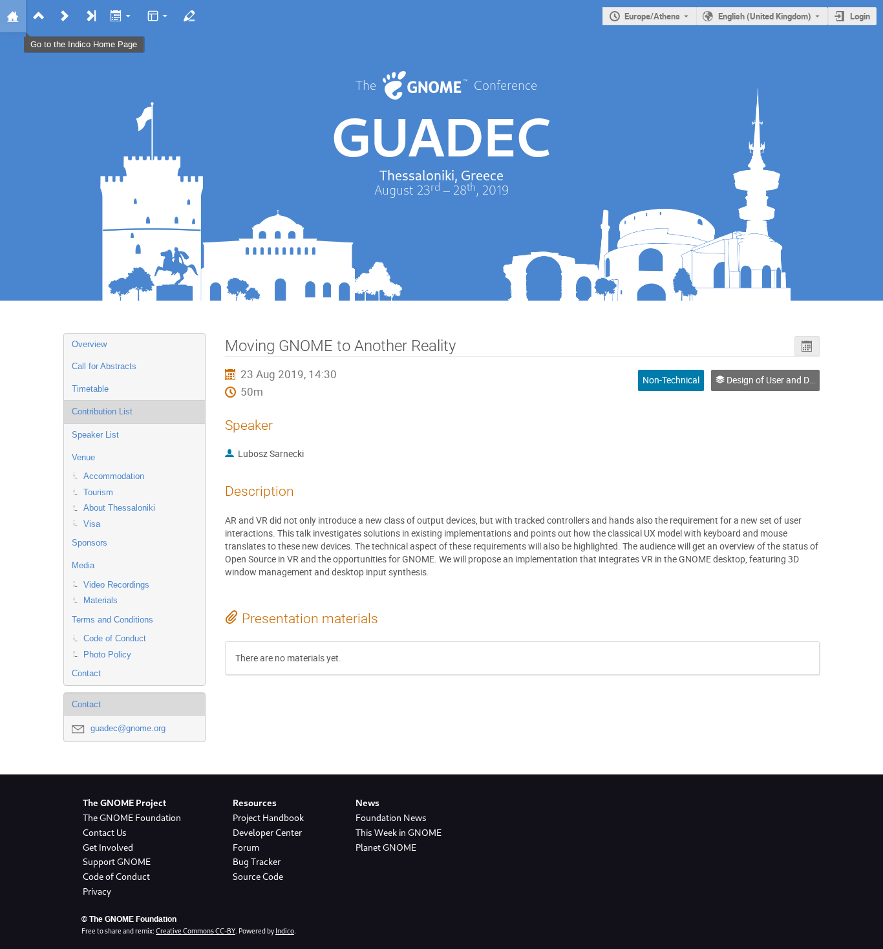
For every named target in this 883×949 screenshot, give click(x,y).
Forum (246, 847)
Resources (255, 803)
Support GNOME (117, 862)
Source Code (258, 876)
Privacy (97, 891)
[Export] (121, 16)
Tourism (98, 492)
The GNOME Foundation (132, 818)
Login (860, 16)
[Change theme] (158, 16)
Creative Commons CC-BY (195, 931)
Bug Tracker (257, 862)
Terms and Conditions (112, 619)
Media (83, 565)
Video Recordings (116, 585)
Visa (91, 524)
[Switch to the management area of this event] (189, 16)
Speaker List (95, 435)
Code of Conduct (114, 638)
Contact (86, 673)
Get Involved (108, 847)
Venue (83, 457)
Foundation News (391, 818)
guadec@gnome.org (127, 728)
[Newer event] (65, 16)
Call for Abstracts (104, 366)
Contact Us (105, 832)
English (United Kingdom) (764, 16)
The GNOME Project (124, 803)
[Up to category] (39, 16)
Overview (89, 344)
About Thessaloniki (119, 508)
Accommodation (113, 476)
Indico (284, 931)
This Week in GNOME (399, 832)
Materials (100, 600)
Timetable (90, 389)
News (367, 803)
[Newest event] (90, 16)
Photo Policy (107, 654)
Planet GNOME (386, 847)
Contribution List (102, 411)
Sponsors (89, 543)
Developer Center (267, 832)
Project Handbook (268, 818)
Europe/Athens (652, 16)
